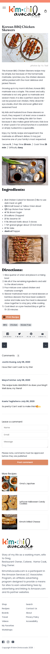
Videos (5, 621)
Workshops (7, 629)
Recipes (5, 608)
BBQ (5, 325)
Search (29, 604)
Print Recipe (12, 317)
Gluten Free (26, 325)
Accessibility (32, 621)
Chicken (13, 325)
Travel (5, 617)
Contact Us (31, 608)
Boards (5, 612)
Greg (7, 558)
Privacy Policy (32, 617)
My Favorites (8, 625)
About (29, 612)
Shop (4, 604)
